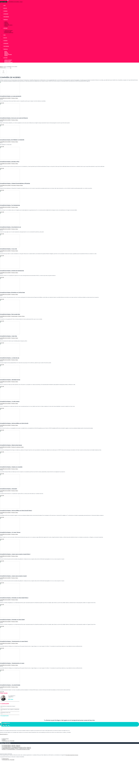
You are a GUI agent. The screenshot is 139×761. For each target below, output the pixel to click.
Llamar (5, 21)
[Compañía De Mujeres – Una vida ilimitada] (10, 682)
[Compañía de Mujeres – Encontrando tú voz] (10, 224)
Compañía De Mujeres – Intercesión (8, 488)
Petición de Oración (8, 24)
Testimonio (6, 23)
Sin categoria (18, 447)
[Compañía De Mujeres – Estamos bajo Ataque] (10, 443)
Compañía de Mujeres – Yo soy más (8, 248)
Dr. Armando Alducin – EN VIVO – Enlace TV (11, 745)
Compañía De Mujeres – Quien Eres (8, 336)
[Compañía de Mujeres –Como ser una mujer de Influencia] (10, 115)
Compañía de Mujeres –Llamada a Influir (9, 161)
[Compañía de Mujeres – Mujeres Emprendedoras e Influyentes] (10, 181)
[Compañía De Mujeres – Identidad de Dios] (10, 377)
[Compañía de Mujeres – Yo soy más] (10, 246)
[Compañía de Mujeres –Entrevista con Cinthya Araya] (10, 290)
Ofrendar (6, 22)
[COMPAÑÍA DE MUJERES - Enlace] (15, 1)
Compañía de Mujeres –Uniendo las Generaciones (12, 270)
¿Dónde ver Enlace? (8, 30)
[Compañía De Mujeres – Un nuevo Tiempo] (10, 530)
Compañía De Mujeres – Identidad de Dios (10, 379)
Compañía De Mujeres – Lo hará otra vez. (9, 357)
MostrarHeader (14, 316)
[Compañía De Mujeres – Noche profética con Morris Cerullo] (10, 421)
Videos (16, 98)
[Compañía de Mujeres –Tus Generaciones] (10, 203)
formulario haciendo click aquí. (72, 754)
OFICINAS (5, 28)
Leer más (2, 102)
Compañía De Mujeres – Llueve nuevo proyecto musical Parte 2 (15, 554)
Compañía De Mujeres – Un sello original (9, 401)
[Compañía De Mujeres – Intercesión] (10, 486)
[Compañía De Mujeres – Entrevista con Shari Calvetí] (10, 617)
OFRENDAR (5, 13)
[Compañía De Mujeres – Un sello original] (10, 399)
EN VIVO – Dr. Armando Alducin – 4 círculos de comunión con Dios (16, 749)
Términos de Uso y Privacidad (8, 740)
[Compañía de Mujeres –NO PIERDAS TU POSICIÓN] (10, 137)
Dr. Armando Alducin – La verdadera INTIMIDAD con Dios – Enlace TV (16, 747)
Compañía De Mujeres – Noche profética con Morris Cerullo (14, 423)
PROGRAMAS (6, 16)
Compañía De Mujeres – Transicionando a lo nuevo (12, 663)
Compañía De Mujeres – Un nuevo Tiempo (10, 532)
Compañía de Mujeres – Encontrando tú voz (10, 227)
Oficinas (3, 739)
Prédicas (6, 25)
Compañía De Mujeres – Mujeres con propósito (11, 466)
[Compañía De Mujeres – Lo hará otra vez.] (10, 355)
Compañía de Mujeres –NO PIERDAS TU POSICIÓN (12, 139)
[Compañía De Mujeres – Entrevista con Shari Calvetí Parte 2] (10, 595)
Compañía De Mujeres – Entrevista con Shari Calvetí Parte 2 (14, 597)
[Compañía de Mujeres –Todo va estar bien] (10, 312)
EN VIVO (5, 8)
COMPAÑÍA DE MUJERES (5, 98)
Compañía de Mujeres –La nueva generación (10, 96)
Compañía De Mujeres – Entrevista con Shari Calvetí (12, 619)
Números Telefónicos (8, 32)
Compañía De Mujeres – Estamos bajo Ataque (11, 445)
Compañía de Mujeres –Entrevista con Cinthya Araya (12, 292)
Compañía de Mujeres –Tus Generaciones (10, 205)
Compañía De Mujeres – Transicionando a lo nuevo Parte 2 (14, 641)
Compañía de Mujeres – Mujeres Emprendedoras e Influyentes (15, 183)
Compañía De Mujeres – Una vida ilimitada (10, 685)
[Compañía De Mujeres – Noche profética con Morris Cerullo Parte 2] (10, 508)
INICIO (1, 66)
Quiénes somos (5, 738)
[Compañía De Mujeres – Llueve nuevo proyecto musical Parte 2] (10, 552)
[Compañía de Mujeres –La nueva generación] (10, 94)
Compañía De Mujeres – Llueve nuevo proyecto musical (13, 575)
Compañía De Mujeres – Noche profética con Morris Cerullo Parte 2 (16, 510)
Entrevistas (13, 185)
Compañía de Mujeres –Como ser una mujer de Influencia (14, 118)
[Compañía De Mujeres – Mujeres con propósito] (10, 464)
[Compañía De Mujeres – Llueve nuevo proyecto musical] (10, 573)
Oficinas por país (7, 31)
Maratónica (5, 19)
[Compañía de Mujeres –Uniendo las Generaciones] (10, 268)
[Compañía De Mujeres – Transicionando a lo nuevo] (10, 661)
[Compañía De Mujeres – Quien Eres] (10, 333)
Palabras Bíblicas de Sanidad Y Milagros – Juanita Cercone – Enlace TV (16, 748)
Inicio (4, 5)
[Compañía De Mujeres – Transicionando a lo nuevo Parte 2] (10, 639)
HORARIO (5, 11)
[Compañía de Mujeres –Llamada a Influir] (10, 159)
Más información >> (4, 734)
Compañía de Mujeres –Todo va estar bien (10, 314)
